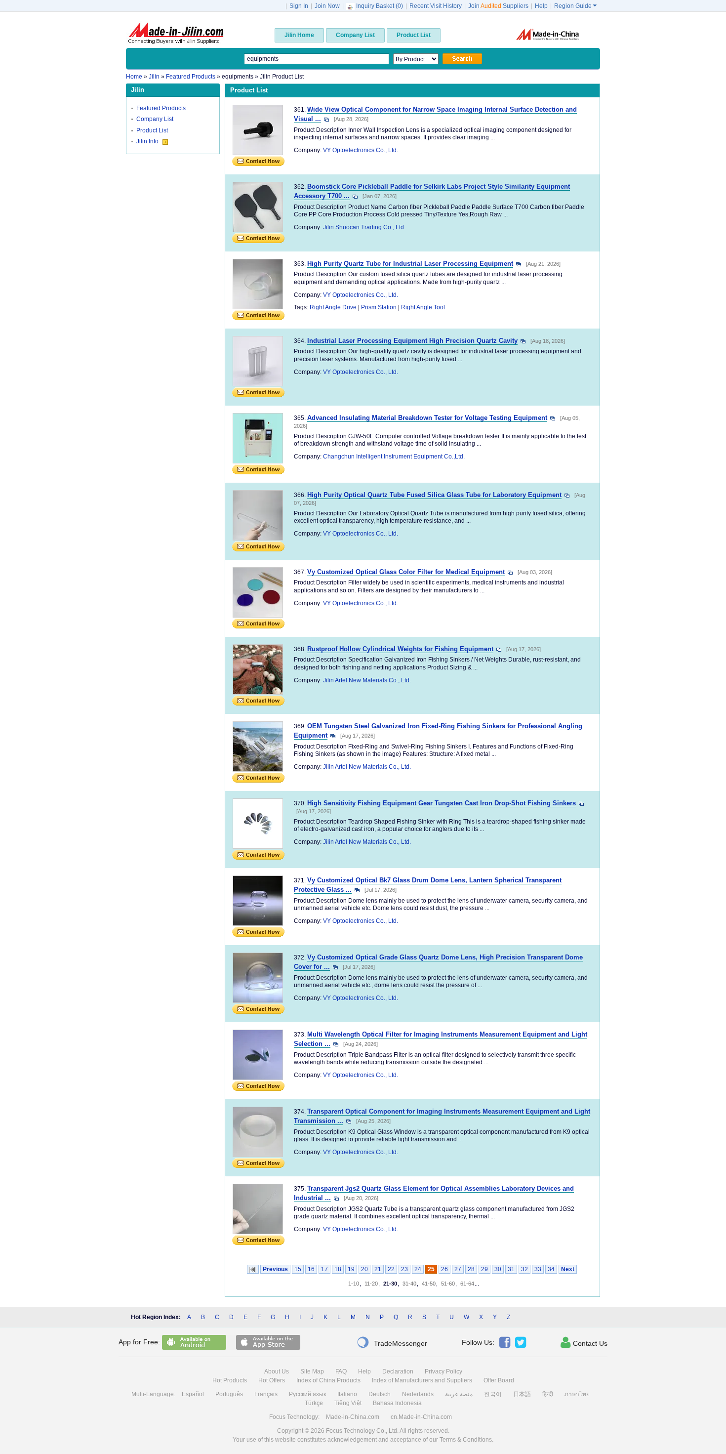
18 (337, 1269)
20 (364, 1269)
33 (537, 1269)
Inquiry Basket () (379, 5)
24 (417, 1269)
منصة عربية (459, 1394)
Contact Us (584, 1342)
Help (541, 5)
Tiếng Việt (348, 1403)
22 (391, 1269)
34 (551, 1269)
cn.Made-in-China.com (421, 1416)
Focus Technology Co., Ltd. (362, 1430)
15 (297, 1269)
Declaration (397, 1371)
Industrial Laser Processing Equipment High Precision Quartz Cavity (412, 340)
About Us (276, 1371)
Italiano (347, 1394)
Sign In (298, 5)
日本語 (522, 1394)
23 (404, 1269)
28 (471, 1269)
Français (266, 1394)
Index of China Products (328, 1380)
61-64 (467, 1284)
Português (229, 1394)
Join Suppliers (498, 5)
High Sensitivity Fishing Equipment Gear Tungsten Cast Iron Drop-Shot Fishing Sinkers (441, 803)
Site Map (312, 1371)
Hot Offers (271, 1380)
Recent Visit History (435, 5)
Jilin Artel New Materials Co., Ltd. (367, 680)
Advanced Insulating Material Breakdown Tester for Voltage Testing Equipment (427, 417)
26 (444, 1269)
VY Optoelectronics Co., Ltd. (360, 150)
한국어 (493, 1394)
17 (324, 1269)
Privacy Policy (443, 1371)
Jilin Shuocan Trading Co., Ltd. (364, 227)
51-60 (448, 1284)
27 (457, 1269)
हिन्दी (547, 1394)
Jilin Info (148, 141)
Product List (152, 130)
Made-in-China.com (352, 1416)
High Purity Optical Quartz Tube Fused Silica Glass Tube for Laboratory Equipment (434, 495)
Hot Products (229, 1380)
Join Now (327, 5)
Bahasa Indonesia (397, 1403)
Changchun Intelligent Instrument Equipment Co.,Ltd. (394, 456)
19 (351, 1269)
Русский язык (307, 1394)
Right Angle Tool (423, 307)
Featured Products (161, 108)
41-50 (429, 1284)
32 (524, 1269)
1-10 (353, 1284)
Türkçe (314, 1403)
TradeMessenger (392, 1342)
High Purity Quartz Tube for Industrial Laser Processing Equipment (410, 263)
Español (193, 1394)
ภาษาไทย (577, 1394)
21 (377, 1269)
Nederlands (418, 1394)
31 (511, 1269)
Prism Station (379, 307)
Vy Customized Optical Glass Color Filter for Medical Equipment (406, 572)
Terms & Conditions (466, 1439)
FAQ (341, 1371)
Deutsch (379, 1394)
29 (484, 1269)
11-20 (371, 1284)
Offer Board (499, 1380)
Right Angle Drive (333, 307)
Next (567, 1269)
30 (497, 1269)
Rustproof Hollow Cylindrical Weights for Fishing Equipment (400, 649)
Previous (275, 1269)
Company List (154, 119)
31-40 (409, 1284)
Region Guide (575, 5)
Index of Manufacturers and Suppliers (422, 1380)
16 (311, 1269)
